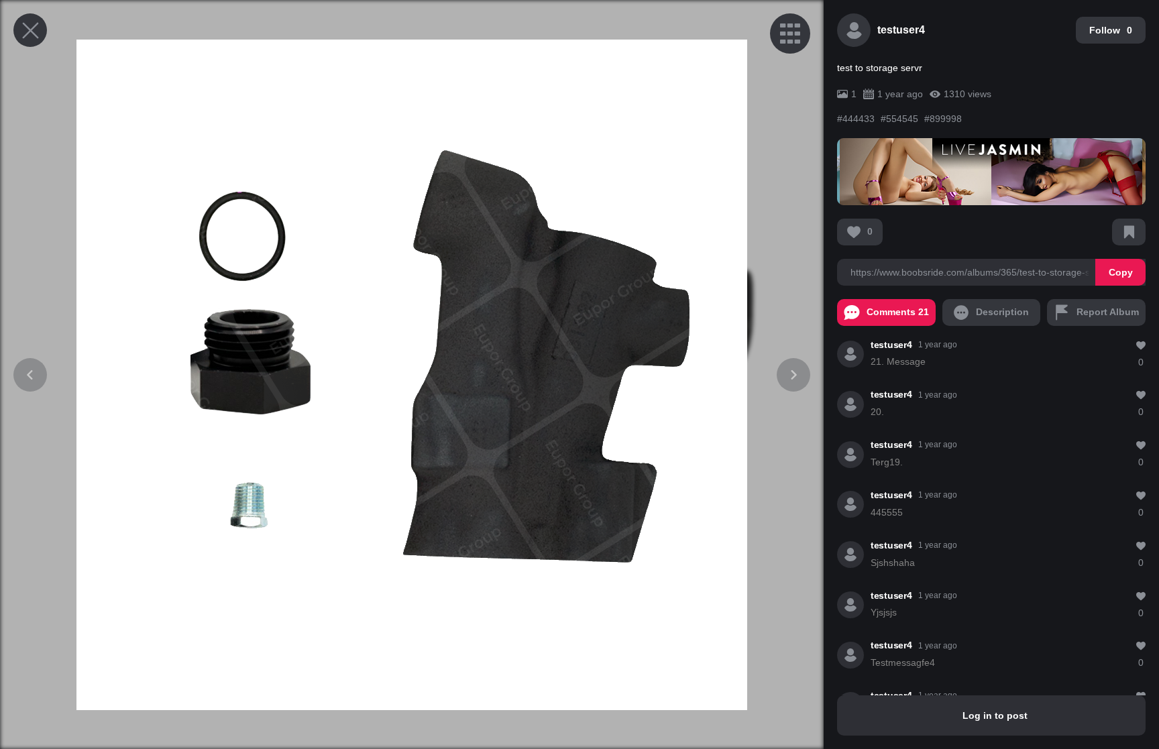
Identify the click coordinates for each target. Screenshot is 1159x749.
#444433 (857, 118)
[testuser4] (850, 354)
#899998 (943, 118)
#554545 (901, 118)
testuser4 (901, 30)
